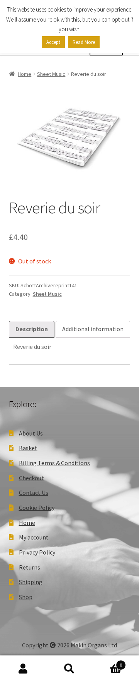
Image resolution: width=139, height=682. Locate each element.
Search (69, 669)
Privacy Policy (37, 552)
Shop (25, 597)
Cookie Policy (36, 507)
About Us (31, 433)
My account (34, 537)
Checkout (31, 478)
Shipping (30, 582)
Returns (29, 567)
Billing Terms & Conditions (54, 463)
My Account (23, 669)
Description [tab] (31, 329)
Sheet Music (51, 73)
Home (24, 73)
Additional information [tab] (93, 329)
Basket (28, 448)
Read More (84, 42)
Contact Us (33, 492)
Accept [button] (53, 42)
